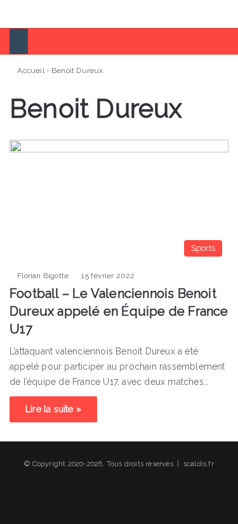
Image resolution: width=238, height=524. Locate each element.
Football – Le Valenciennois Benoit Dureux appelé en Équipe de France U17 (119, 311)
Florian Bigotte (43, 275)
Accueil (29, 70)
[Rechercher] (222, 18)
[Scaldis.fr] (58, 14)
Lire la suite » (53, 409)
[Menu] (16, 18)
